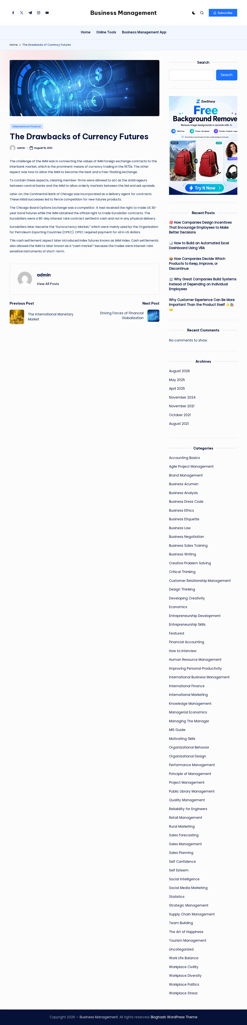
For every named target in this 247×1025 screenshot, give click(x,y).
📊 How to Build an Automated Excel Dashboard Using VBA (199, 245)
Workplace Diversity (185, 975)
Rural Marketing (182, 826)
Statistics (176, 896)
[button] (223, 13)
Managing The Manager (189, 721)
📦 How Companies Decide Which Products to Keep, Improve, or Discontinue (197, 263)
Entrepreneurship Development (195, 615)
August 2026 (179, 371)
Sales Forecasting (184, 835)
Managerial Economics (188, 712)
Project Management (187, 782)
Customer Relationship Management (200, 580)
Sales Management (185, 844)
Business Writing (182, 554)
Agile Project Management (191, 466)
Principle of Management (190, 773)
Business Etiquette (184, 519)
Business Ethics (181, 510)
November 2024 (182, 397)
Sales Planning (181, 852)
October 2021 (180, 415)
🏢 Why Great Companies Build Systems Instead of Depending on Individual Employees (202, 284)
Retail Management (185, 817)
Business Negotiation (186, 536)
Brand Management (186, 475)
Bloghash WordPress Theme (174, 1017)
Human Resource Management (195, 659)
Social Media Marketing (188, 888)
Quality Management (187, 800)
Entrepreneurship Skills (187, 624)
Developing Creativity (187, 598)
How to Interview (182, 651)
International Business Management (199, 677)
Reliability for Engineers (188, 809)
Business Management (123, 12)
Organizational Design (187, 756)
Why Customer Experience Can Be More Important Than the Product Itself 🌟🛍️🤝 (202, 304)
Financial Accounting (186, 642)
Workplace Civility (183, 967)
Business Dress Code (186, 501)
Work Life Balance (183, 958)
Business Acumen (183, 484)
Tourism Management (187, 940)
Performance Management (192, 765)
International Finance (27, 126)
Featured (176, 633)
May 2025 (177, 380)
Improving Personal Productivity (195, 668)
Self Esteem (179, 870)
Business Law (180, 528)
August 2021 (179, 423)
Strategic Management (188, 905)
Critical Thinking (182, 572)
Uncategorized (181, 949)
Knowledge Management (190, 703)
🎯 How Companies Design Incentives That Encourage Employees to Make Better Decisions (200, 227)
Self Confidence (182, 861)
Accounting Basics (184, 457)
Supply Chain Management (192, 914)
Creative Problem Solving (190, 563)
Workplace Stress (183, 993)
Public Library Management (192, 791)
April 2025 (177, 388)
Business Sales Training (188, 545)
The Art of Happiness (186, 932)
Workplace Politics (184, 984)
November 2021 (181, 406)
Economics (178, 607)
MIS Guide (177, 730)
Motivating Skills (182, 738)
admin (44, 275)
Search (203, 62)
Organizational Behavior (189, 747)
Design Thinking (182, 589)
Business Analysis (183, 493)
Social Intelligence (184, 879)
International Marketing (188, 694)
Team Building (181, 923)
